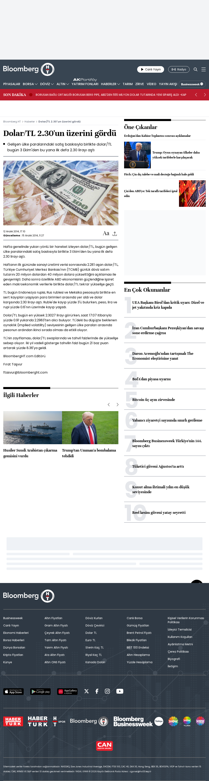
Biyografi (174, 659)
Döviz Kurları (94, 618)
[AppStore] (13, 691)
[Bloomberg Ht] (89, 721)
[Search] (195, 69)
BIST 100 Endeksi (138, 647)
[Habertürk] (13, 721)
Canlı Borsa (134, 618)
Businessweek (13, 618)
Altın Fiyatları (53, 618)
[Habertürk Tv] (38, 721)
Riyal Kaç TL (94, 655)
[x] (86, 692)
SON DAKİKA (14, 95)
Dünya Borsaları (14, 647)
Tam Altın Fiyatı (55, 640)
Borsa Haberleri (13, 640)
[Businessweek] (138, 721)
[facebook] (97, 692)
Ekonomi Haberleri (16, 633)
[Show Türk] (187, 721)
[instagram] (107, 692)
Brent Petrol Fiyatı (139, 633)
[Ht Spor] (58, 721)
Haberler (29, 121)
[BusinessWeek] (192, 84)
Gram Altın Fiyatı (56, 625)
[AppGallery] (67, 691)
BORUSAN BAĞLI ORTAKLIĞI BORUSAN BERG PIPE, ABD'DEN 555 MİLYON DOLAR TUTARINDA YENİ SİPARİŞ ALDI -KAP (111, 95)
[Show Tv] (173, 721)
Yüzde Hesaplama (139, 662)
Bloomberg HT (12, 121)
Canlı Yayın (11, 625)
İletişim (173, 666)
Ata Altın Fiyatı (54, 655)
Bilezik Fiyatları (137, 640)
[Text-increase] (106, 233)
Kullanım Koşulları (180, 637)
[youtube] (119, 692)
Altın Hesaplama (138, 655)
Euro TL (91, 640)
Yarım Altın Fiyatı (56, 647)
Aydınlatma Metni (180, 644)
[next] (205, 94)
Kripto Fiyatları (13, 655)
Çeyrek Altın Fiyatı (57, 633)
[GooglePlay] (40, 691)
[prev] (196, 94)
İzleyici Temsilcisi (180, 629)
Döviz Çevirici (95, 625)
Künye (7, 662)
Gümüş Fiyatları (138, 625)
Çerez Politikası (178, 652)
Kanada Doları (95, 662)
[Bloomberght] (28, 69)
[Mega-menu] (203, 69)
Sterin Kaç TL (95, 647)
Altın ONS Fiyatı (55, 662)
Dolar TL (91, 633)
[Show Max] (201, 721)
